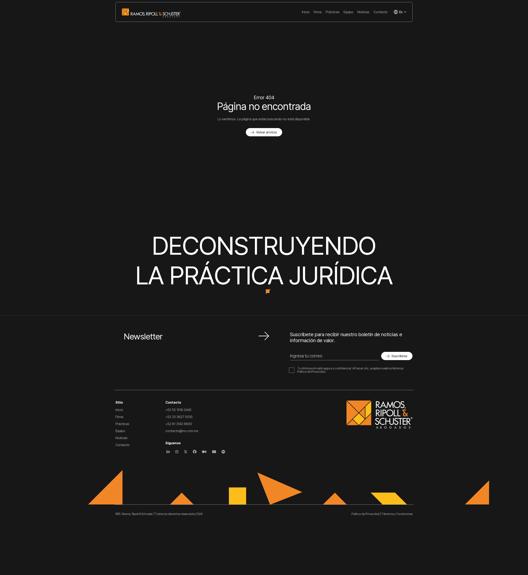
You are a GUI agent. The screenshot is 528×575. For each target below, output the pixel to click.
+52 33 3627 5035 (179, 417)
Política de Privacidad (311, 371)
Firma (318, 12)
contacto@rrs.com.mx (181, 431)
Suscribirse (399, 356)
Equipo (348, 12)
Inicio (306, 12)
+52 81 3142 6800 (178, 424)
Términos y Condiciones (397, 514)
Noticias (363, 12)
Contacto (381, 12)
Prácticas (332, 12)
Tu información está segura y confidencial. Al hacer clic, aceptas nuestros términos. (350, 368)
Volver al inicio (266, 132)
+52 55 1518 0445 (178, 410)
